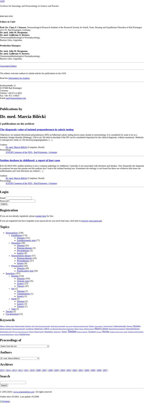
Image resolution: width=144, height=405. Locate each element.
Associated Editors (8, 66)
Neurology (16, 243)
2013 (14, 370)
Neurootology (12, 233)
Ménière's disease (101, 329)
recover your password (91, 221)
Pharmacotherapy (24, 248)
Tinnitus (9, 311)
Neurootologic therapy (21, 255)
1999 (93, 370)
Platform (31, 332)
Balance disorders (20, 326)
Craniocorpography (119, 326)
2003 (68, 370)
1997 (105, 370)
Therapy (20, 286)
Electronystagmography (18, 329)
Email (2, 198)
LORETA (46, 329)
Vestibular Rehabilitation (7, 334)
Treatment (92, 332)
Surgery (20, 253)
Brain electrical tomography (42, 326)
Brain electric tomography (58, 326)
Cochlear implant (108, 326)
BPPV (33, 326)
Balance (2, 326)
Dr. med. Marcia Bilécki (16, 147)
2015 (2, 370)
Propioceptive (17, 266)
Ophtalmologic (23, 294)
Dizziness (136, 326)
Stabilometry (57, 332)
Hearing (14, 276)
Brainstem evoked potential (80, 326)
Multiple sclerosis (89, 329)
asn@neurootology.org (16, 98)
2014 (8, 370)
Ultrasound (99, 332)
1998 (99, 370)
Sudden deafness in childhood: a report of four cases (30, 160)
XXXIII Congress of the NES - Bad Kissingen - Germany (31, 152)
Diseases (21, 238)
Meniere (76, 329)
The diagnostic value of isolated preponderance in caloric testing (37, 129)
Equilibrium (16, 235)
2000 (87, 370)
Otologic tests (23, 281)
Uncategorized (12, 314)
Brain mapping (69, 326)
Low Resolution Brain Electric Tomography (62, 329)
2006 (50, 370)
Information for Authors (19, 78)
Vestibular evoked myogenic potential (118, 332)
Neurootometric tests (6, 332)
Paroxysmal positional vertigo (22, 332)
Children (91, 326)
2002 (74, 370)
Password (4, 201)
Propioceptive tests (25, 271)
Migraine (81, 329)
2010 (32, 370)
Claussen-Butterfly (98, 326)
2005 (56, 370)
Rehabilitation (48, 332)
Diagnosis (129, 326)
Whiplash (16, 334)
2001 (80, 370)
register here (40, 216)
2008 (38, 370)
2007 (44, 370)
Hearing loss (38, 329)
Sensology (10, 273)
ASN (2, 1)
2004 (62, 370)
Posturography (39, 332)
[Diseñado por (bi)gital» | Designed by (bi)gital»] (5, 401)
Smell (13, 299)
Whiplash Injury (24, 334)
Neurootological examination (117, 329)
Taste (13, 309)
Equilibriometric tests (26, 240)
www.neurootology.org (23, 392)
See (12, 288)
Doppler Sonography (6, 329)
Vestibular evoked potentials (135, 332)
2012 (20, 370)
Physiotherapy (23, 250)
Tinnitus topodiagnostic (82, 332)
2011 (26, 370)
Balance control (10, 326)
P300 (13, 332)
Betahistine (28, 326)
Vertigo (105, 331)
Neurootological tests (133, 329)
